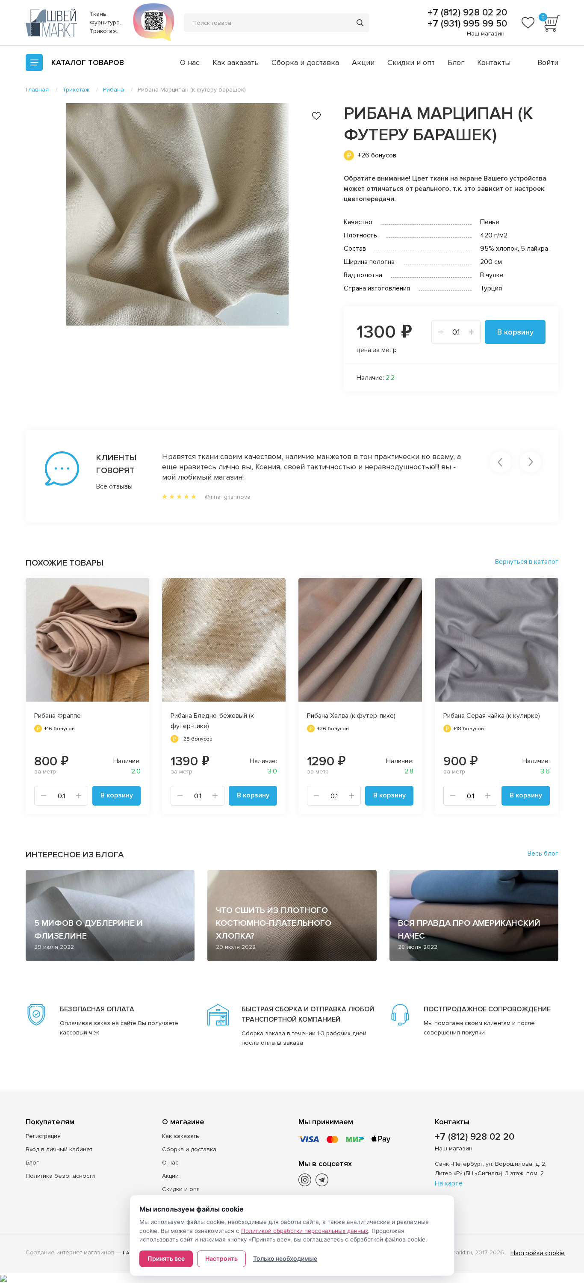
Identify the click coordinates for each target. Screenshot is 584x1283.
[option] (177, 214)
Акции (363, 62)
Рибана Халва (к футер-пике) (351, 715)
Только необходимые (285, 1258)
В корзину (515, 332)
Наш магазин (485, 33)
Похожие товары (64, 563)
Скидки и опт (411, 62)
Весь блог (543, 853)
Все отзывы (114, 486)
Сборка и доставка (305, 62)
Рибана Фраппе (57, 715)
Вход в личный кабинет (59, 1149)
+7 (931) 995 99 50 (466, 24)
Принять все (166, 1258)
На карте (449, 1183)
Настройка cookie (537, 1253)
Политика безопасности (60, 1175)
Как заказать (235, 62)
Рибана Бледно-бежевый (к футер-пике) (212, 720)
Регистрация (43, 1136)
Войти (547, 62)
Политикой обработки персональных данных (304, 1230)
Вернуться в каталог (526, 561)
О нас (190, 62)
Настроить (221, 1258)
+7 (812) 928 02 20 (466, 12)
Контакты (493, 62)
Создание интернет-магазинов (70, 1252)
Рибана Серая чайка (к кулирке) (491, 715)
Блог (456, 62)
